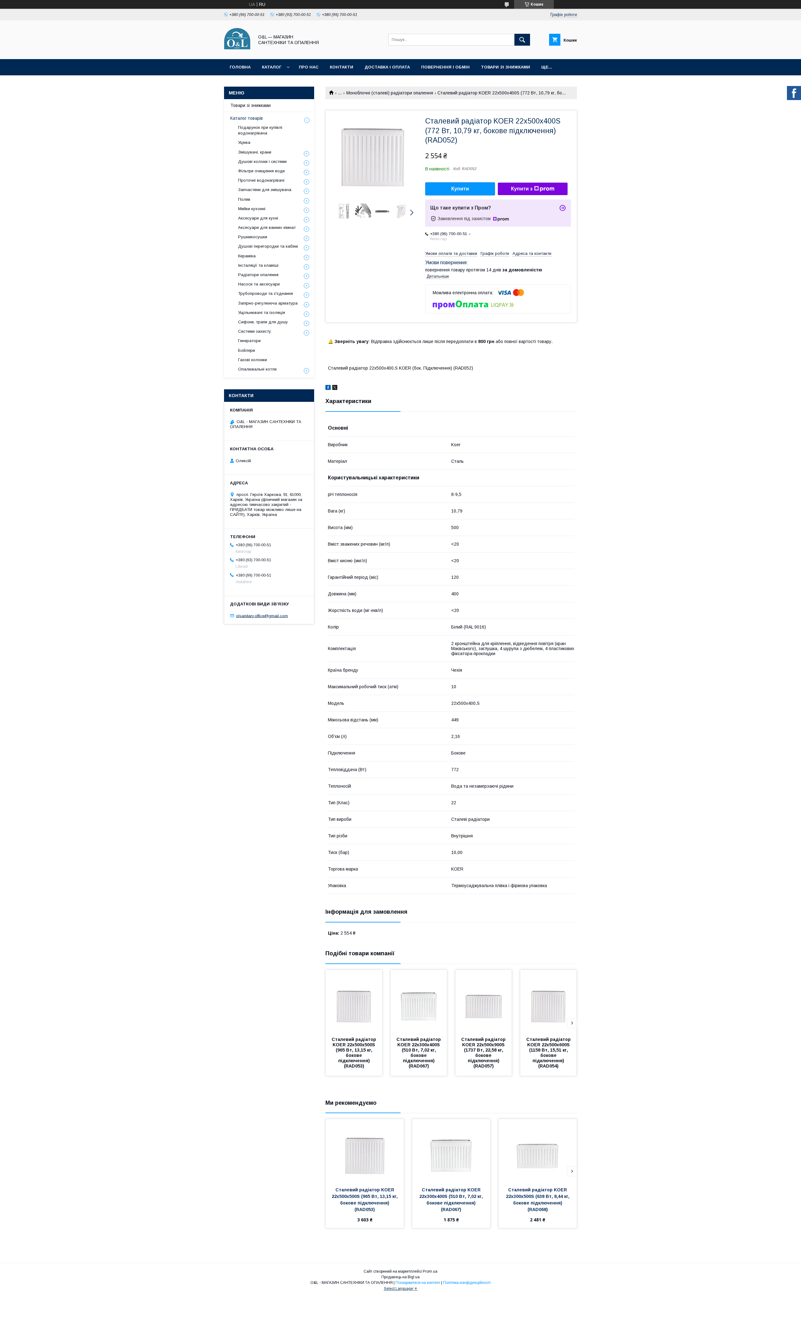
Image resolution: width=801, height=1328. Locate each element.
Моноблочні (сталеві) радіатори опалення (389, 92)
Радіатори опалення (258, 274)
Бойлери (246, 350)
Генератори (249, 340)
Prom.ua (430, 1271)
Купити (460, 188)
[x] (334, 388)
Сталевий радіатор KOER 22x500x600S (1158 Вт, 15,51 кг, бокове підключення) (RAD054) (549, 1052)
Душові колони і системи (262, 161)
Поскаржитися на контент (417, 1282)
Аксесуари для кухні (258, 218)
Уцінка (244, 142)
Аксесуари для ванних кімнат (267, 227)
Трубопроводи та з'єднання (265, 293)
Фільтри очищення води (261, 171)
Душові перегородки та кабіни (268, 246)
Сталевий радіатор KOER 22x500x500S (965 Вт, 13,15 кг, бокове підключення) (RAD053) (354, 1052)
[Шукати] (522, 40)
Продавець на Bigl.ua (400, 1277)
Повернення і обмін (445, 67)
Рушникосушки (252, 237)
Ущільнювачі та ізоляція (261, 312)
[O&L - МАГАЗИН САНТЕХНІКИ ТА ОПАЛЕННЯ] (237, 50)
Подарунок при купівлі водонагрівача (260, 130)
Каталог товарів (246, 118)
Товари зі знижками (505, 67)
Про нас (309, 67)
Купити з (522, 188)
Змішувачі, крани (254, 152)
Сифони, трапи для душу (263, 322)
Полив (244, 199)
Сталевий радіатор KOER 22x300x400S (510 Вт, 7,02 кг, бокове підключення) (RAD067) (419, 1052)
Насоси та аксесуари (259, 284)
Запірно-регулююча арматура (268, 303)
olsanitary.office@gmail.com (262, 615)
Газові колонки (252, 359)
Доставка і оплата (387, 67)
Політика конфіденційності (467, 1282)
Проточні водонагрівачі (261, 180)
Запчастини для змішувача (264, 189)
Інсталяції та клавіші (258, 265)
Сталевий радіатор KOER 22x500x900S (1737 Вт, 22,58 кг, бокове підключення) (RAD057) (484, 1052)
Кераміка (247, 256)
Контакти (341, 67)
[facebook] (328, 388)
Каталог (271, 67)
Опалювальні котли (257, 369)
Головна (240, 67)
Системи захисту (254, 331)
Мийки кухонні (251, 208)
